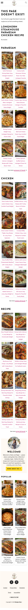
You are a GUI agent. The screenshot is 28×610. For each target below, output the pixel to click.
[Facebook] (11, 582)
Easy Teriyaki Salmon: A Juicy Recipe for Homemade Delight (7, 334)
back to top (15, 597)
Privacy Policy (13, 588)
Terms (9, 592)
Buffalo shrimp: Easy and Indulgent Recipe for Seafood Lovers (21, 363)
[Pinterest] (16, 582)
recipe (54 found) (20, 431)
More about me (13, 469)
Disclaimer (22, 588)
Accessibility (17, 592)
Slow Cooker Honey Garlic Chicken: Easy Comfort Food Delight (7, 204)
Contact (5, 588)
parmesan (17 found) (19, 170)
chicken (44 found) (20, 301)
